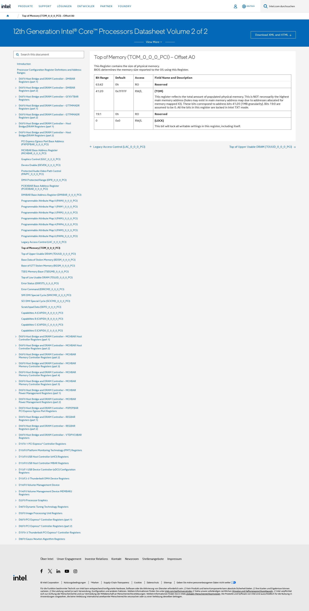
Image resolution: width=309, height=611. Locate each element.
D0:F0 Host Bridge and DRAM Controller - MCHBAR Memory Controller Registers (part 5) (47, 383)
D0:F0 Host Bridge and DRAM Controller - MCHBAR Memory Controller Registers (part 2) (47, 356)
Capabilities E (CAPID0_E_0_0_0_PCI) (42, 330)
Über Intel (46, 559)
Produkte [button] (25, 6)
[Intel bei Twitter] (50, 571)
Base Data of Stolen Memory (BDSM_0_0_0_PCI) (48, 259)
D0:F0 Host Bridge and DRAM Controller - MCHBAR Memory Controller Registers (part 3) (47, 365)
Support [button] (45, 6)
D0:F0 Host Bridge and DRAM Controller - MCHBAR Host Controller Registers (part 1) (50, 338)
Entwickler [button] (86, 6)
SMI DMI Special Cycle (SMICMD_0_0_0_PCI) (46, 295)
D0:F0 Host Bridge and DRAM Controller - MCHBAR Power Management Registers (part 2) (47, 401)
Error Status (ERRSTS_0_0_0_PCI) (40, 283)
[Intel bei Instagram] (75, 571)
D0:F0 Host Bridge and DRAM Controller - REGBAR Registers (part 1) (47, 419)
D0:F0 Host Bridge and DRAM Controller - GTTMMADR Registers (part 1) (49, 107)
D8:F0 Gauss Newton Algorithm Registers (42, 539)
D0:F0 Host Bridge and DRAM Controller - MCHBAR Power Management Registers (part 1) (47, 392)
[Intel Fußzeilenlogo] (20, 577)
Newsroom (132, 559)
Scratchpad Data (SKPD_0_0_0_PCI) (41, 307)
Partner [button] (106, 6)
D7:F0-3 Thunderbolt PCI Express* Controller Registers (50, 532)
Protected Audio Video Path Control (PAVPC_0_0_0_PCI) (41, 173)
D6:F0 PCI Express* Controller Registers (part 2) (45, 526)
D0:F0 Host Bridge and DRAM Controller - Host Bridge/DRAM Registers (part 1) (45, 125)
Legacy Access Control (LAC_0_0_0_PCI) (43, 242)
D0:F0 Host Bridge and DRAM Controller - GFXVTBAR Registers (49, 98)
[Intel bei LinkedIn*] (58, 571)
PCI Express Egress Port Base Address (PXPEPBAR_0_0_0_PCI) (42, 143)
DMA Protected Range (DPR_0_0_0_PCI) (44, 180)
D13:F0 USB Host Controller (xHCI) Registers (44, 456)
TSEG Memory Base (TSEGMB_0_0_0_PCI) (45, 271)
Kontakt (116, 559)
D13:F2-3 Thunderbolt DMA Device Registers (44, 478)
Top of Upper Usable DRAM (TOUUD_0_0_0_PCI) (48, 253)
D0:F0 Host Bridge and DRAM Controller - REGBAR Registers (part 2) (47, 427)
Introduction (24, 63)
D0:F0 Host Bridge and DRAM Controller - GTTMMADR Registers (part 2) (49, 116)
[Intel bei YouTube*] (67, 571)
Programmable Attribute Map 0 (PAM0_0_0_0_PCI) (49, 200)
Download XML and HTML (271, 35)
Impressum (174, 559)
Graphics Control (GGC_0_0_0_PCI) (40, 159)
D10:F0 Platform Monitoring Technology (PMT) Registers (50, 450)
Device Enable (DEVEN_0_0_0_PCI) (40, 165)
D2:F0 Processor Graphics (33, 500)
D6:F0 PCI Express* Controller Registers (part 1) (45, 519)
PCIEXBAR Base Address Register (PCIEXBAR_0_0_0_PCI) (40, 187)
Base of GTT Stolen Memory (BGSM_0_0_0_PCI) (48, 265)
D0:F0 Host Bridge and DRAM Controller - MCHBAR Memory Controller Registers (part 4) (47, 374)
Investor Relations (96, 559)
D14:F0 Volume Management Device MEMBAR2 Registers (45, 493)
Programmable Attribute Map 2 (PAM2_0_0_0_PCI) (49, 212)
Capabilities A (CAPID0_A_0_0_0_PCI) (42, 312)
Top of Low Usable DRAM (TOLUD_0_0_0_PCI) (47, 277)
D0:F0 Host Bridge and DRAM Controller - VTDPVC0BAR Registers (50, 436)
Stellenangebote (153, 559)
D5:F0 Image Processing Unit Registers (40, 513)
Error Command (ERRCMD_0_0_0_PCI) (42, 289)
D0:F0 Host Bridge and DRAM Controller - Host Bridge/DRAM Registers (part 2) (45, 134)
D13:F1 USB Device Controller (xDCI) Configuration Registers (47, 471)
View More (153, 42)
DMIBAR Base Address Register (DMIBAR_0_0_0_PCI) (51, 194)
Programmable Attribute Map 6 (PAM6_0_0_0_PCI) (49, 236)
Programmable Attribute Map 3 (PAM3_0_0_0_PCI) (49, 218)
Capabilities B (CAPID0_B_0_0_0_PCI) (42, 318)
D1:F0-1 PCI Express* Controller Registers (42, 443)
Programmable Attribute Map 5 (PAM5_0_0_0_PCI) (49, 230)
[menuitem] (8, 16)
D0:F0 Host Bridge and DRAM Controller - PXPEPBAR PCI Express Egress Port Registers (48, 410)
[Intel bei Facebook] (42, 571)
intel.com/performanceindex (178, 591)
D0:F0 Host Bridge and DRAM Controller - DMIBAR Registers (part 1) (47, 80)
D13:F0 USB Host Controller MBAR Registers (44, 463)
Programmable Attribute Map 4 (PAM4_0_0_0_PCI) (49, 224)
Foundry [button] (124, 6)
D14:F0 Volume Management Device (39, 485)
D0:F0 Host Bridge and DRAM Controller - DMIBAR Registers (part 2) (47, 89)
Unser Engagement (69, 559)
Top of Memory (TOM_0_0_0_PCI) (40, 248)
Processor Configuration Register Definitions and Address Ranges (49, 71)
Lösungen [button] (64, 6)
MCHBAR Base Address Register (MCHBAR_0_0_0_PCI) (39, 152)
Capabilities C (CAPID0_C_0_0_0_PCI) (42, 324)
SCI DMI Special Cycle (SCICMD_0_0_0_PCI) (45, 301)
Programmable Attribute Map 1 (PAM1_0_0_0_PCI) (49, 206)
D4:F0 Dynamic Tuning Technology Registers (43, 506)
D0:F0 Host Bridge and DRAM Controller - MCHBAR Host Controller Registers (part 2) (50, 347)
